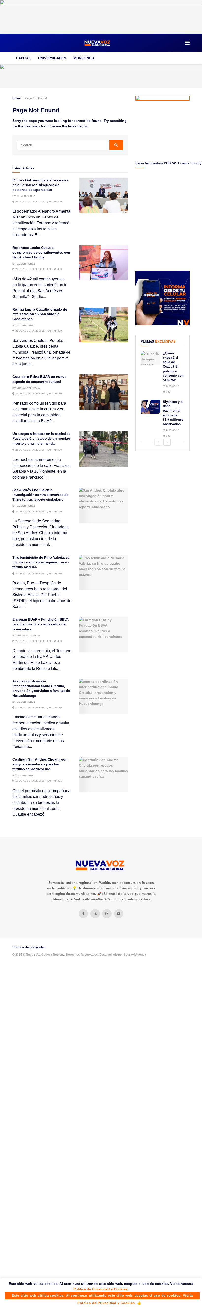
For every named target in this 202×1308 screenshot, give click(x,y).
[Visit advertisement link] (101, 17)
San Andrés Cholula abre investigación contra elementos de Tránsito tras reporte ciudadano (40, 494)
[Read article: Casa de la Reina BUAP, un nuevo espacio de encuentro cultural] (103, 392)
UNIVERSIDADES (52, 58)
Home (16, 98)
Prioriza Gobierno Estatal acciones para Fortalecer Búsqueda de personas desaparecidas (40, 185)
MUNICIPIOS (83, 58)
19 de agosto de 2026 (30, 780)
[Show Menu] (187, 43)
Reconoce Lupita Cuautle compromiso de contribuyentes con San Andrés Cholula (41, 252)
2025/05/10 (172, 430)
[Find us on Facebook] (83, 913)
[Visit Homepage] (97, 43)
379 (59, 201)
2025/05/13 (172, 386)
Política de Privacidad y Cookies (100, 1289)
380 (59, 269)
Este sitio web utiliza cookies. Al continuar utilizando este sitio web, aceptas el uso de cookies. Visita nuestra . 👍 (102, 1296)
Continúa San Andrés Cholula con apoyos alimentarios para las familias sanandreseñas (39, 764)
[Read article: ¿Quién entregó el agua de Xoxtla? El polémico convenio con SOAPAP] (150, 358)
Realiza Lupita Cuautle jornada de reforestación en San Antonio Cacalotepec (39, 314)
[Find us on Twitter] (95, 913)
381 (59, 780)
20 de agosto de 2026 (30, 641)
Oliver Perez (26, 196)
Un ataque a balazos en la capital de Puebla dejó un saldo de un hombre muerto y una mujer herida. (41, 438)
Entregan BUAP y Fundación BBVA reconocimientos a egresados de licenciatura (40, 624)
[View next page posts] (167, 442)
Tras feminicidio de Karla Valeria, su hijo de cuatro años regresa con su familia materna (41, 562)
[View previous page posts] (158, 442)
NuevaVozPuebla (28, 388)
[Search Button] (116, 145)
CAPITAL (23, 58)
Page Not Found (36, 98)
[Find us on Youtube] (118, 913)
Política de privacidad (29, 947)
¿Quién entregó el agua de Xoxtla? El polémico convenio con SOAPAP (173, 366)
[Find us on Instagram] (107, 913)
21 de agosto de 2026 (30, 201)
